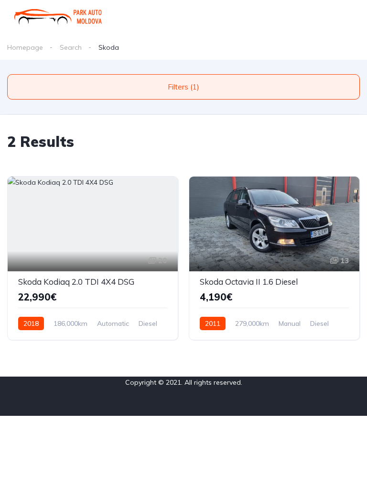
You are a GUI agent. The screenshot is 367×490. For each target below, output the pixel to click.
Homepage (25, 47)
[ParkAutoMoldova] (58, 16)
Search (71, 47)
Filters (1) (183, 86)
